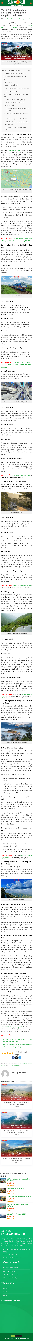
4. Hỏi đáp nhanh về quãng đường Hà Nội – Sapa (16, 115)
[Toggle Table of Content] (28, 70)
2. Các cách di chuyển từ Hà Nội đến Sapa (14, 78)
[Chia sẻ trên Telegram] (19, 1057)
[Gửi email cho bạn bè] (16, 1057)
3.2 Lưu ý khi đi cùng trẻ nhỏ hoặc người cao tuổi (15, 104)
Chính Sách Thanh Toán (10, 1274)
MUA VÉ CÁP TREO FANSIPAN (21, 475)
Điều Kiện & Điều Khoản (10, 1268)
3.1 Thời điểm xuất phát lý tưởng (15, 100)
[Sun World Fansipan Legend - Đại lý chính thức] (16, 3)
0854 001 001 (13, 1255)
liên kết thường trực (16, 1065)
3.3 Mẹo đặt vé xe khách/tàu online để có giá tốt (17, 109)
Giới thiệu (6, 1288)
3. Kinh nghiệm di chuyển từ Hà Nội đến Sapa (15, 96)
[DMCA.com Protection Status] (16, 1336)
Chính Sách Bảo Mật (9, 1271)
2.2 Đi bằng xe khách (11, 85)
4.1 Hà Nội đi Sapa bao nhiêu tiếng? (16, 119)
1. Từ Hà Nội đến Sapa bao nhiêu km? (14, 73)
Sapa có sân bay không (22, 585)
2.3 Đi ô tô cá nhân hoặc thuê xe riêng (17, 88)
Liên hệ (5, 1295)
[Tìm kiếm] (31, 3)
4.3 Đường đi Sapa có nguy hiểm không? (15, 128)
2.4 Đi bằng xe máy (11, 91)
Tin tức (5, 1292)
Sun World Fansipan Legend (22, 19)
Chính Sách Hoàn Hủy (10, 1278)
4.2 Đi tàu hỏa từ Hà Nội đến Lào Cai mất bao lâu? (16, 123)
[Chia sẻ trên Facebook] (13, 1057)
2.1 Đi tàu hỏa (9, 82)
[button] (2, 3)
